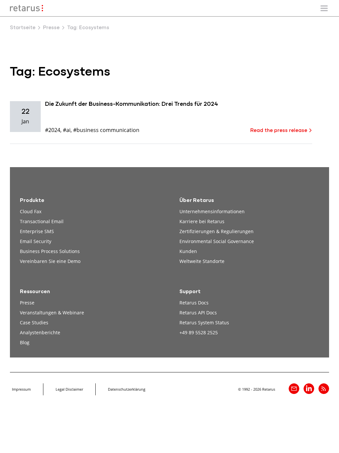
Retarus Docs (194, 302)
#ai (67, 129)
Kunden (188, 251)
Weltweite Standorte (201, 261)
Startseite (22, 28)
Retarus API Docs (198, 312)
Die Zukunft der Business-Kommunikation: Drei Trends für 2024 (131, 104)
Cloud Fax (30, 211)
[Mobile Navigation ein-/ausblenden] (324, 8)
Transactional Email (42, 221)
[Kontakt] (294, 388)
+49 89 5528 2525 (198, 332)
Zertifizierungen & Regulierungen (216, 231)
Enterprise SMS (37, 231)
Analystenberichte (40, 332)
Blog (24, 342)
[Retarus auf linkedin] (309, 388)
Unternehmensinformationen (212, 211)
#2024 (52, 129)
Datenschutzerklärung (126, 389)
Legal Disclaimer (69, 389)
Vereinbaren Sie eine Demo (50, 261)
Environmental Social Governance (216, 241)
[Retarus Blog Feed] (323, 388)
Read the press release (278, 130)
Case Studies (34, 322)
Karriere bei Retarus (201, 221)
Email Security (35, 241)
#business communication (106, 129)
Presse (51, 28)
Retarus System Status (204, 322)
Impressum (21, 389)
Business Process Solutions (50, 251)
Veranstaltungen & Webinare (52, 312)
